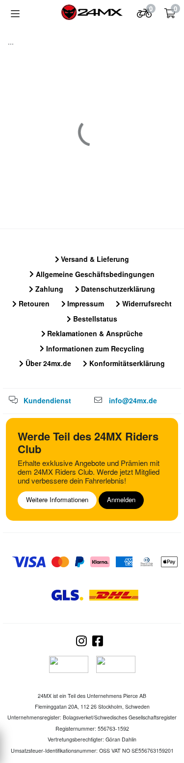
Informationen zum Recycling (94, 348)
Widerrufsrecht (146, 303)
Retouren (33, 303)
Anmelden (121, 499)
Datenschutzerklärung (117, 289)
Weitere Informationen (57, 499)
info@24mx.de (133, 400)
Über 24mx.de (47, 363)
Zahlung (48, 289)
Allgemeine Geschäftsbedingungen (94, 274)
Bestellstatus (94, 319)
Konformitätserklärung (126, 363)
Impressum (84, 303)
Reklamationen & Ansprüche (94, 333)
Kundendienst (47, 400)
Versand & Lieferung (94, 259)
